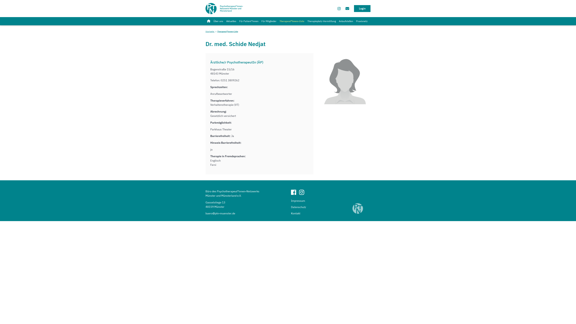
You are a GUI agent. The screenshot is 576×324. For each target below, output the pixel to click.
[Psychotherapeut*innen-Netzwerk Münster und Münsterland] (208, 21)
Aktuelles (231, 21)
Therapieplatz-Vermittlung (321, 21)
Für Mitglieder (268, 21)
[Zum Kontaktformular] (347, 8)
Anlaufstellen (346, 21)
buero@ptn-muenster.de (220, 213)
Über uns (218, 21)
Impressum (298, 200)
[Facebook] (294, 193)
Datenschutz (298, 207)
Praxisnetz (362, 21)
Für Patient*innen (248, 21)
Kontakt (295, 213)
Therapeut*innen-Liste (291, 21)
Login (362, 8)
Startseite (210, 31)
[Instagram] (339, 8)
